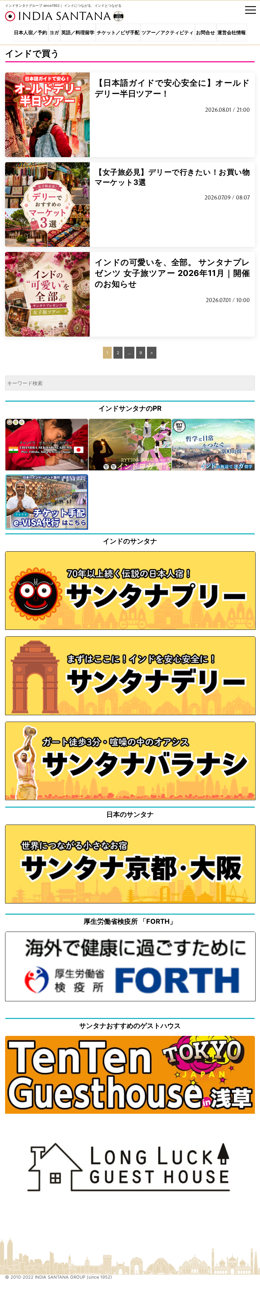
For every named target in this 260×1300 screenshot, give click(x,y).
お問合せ (205, 32)
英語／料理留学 (77, 32)
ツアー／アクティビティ (168, 32)
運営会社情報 (231, 32)
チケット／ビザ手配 (118, 32)
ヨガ (54, 32)
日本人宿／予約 (30, 32)
